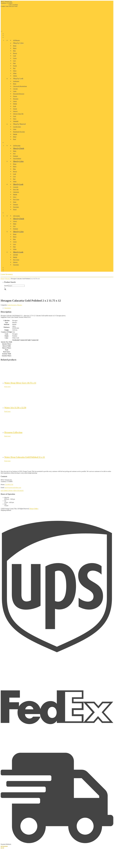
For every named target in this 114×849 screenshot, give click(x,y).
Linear (15, 101)
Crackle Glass (17, 126)
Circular (15, 88)
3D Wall (15, 254)
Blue (14, 50)
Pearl (14, 139)
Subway (15, 111)
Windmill (15, 121)
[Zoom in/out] (1, 846)
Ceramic (7, 213)
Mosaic (7, 37)
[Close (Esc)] (6, 846)
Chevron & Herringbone (20, 86)
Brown (15, 53)
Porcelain (8, 142)
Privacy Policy (33, 508)
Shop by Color (18, 43)
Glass (14, 129)
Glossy (15, 221)
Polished (15, 156)
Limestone (16, 192)
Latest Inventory (11, 305)
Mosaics (7, 278)
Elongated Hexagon (18, 93)
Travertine (16, 207)
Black (14, 48)
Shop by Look (18, 78)
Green (15, 58)
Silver (14, 70)
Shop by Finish (18, 148)
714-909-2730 (5, 4)
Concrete (15, 187)
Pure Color (16, 199)
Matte (14, 151)
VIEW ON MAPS (18, 490)
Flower (15, 96)
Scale (14, 106)
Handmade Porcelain (19, 131)
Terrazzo (15, 204)
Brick (14, 83)
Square (15, 108)
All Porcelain (16, 145)
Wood (14, 209)
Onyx (14, 197)
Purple (15, 65)
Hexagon (15, 98)
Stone (14, 202)
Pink (14, 63)
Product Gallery (10, 267)
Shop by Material (19, 124)
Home (6, 33)
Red (14, 68)
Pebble (15, 103)
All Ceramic (16, 216)
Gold (14, 55)
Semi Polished (17, 158)
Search (6, 285)
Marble (15, 134)
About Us (8, 35)
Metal (14, 136)
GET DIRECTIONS (7, 490)
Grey (14, 60)
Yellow (15, 75)
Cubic (14, 91)
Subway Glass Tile (18, 113)
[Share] (5, 846)
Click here (20, 6)
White (14, 73)
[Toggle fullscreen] (3, 846)
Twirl (14, 116)
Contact (7, 271)
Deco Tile (16, 189)
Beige (14, 45)
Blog (6, 269)
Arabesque (16, 81)
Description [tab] (7, 308)
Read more (7, 386)
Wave (14, 118)
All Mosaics (16, 40)
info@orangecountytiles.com (13, 487)
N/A (14, 153)
